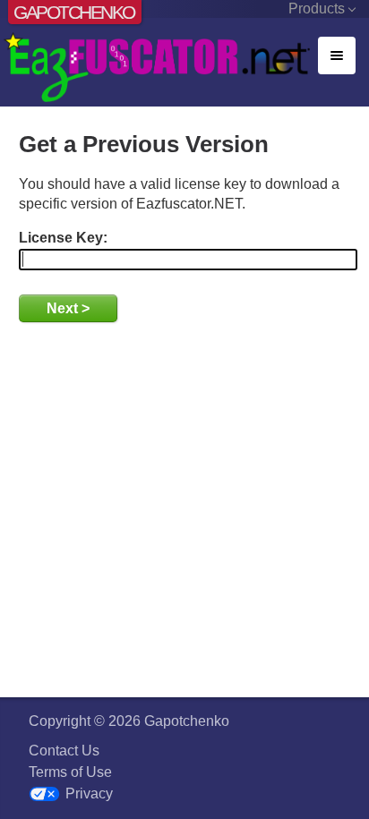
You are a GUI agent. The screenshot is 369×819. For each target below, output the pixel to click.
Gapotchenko (73, 12)
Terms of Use (70, 772)
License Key (61, 237)
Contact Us (64, 750)
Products (316, 8)
